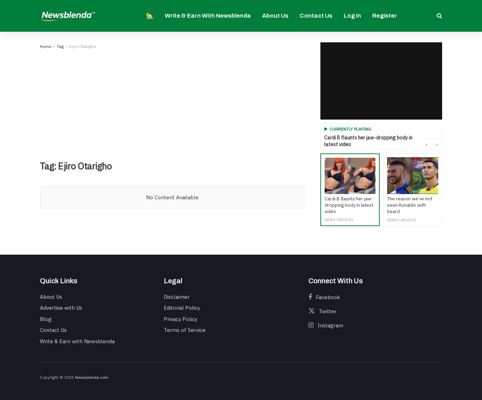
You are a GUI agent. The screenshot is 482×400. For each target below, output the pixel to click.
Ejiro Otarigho (83, 46)
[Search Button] (439, 16)
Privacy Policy (180, 319)
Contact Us (316, 15)
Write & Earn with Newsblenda (208, 15)
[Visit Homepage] (68, 15)
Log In (352, 15)
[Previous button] (426, 144)
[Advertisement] (172, 103)
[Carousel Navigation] (431, 144)
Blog (46, 319)
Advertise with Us (61, 307)
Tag (60, 46)
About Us (275, 15)
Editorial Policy (182, 307)
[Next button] (437, 144)
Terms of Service (185, 330)
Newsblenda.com (91, 377)
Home (45, 46)
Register (384, 15)
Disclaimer (176, 296)
